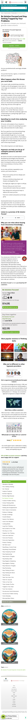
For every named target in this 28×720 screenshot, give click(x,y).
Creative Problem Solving (9, 500)
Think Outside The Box (8, 584)
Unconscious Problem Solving (10, 593)
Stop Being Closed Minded (9, 549)
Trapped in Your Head (8, 586)
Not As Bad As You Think (9, 528)
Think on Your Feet (7, 582)
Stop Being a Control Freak (9, 547)
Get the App (14, 706)
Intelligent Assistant (9, 10)
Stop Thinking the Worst (9, 572)
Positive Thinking (7, 542)
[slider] (9, 217)
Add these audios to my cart (11, 332)
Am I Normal (6, 489)
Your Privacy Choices (11, 716)
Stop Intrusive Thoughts (9, 556)
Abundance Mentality (8, 484)
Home (14, 685)
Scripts (14, 692)
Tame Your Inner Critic (8, 577)
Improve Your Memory (8, 519)
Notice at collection (7, 718)
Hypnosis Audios (14, 690)
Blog (14, 694)
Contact (14, 699)
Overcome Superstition (8, 540)
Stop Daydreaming (7, 554)
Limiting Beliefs (6, 524)
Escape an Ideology (8, 514)
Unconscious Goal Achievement (11, 591)
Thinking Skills (7, 481)
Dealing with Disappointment (10, 507)
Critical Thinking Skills (8, 503)
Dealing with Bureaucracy (9, 505)
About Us (14, 687)
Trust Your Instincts (7, 589)
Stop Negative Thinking (8, 563)
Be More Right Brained (8, 496)
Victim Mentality (7, 596)
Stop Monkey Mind (7, 558)
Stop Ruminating (7, 568)
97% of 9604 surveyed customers (11, 455)
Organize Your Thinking (8, 533)
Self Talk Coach (6, 544)
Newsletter (14, 704)
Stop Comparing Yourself (9, 551)
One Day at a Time (7, 531)
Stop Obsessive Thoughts (9, 565)
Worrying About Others (8, 598)
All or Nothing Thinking (8, 486)
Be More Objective (7, 493)
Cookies (14, 702)
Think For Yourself (7, 579)
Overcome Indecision (8, 535)
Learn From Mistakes (8, 521)
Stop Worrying (6, 318)
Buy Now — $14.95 (14, 45)
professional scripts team (13, 375)
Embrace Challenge (7, 512)
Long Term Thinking (7, 526)
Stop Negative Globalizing (9, 561)
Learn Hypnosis (14, 689)
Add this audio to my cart (10, 307)
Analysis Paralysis (7, 491)
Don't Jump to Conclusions (9, 510)
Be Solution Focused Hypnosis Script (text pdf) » (13, 670)
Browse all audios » (8, 601)
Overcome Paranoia (8, 537)
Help (14, 697)
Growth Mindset (7, 517)
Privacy (14, 701)
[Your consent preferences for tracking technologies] (25, 717)
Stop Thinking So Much (8, 570)
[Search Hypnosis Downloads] (26, 8)
